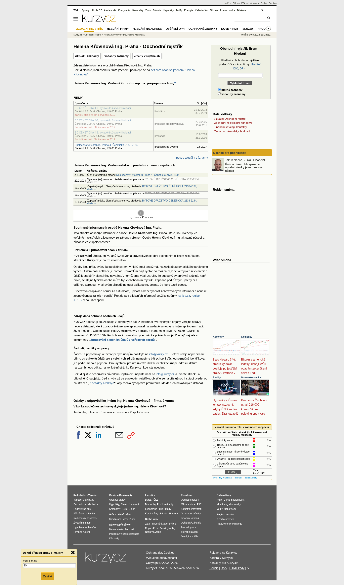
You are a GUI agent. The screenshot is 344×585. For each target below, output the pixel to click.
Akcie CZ (97, 10)
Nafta (171, 528)
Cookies (169, 552)
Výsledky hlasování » (223, 478)
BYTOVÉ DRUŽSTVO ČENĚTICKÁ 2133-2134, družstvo (142, 188)
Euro (125, 509)
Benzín (163, 528)
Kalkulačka (201, 10)
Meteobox (254, 3)
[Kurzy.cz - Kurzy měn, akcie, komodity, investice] (99, 22)
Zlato (148, 10)
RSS (224, 568)
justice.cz (184, 295)
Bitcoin (157, 10)
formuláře (193, 536)
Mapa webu (230, 509)
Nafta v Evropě (153, 532)
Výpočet (93, 495)
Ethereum (174, 513)
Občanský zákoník (191, 522)
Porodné (129, 529)
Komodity (218, 336)
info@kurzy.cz (158, 354)
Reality (217, 377)
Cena (227, 499)
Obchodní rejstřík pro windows (233, 122)
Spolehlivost (237, 499)
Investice (150, 495)
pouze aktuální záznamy (192, 157)
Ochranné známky (203, 28)
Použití (213, 568)
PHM (155, 528)
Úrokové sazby (117, 499)
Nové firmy (229, 28)
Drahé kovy (151, 519)
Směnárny (114, 509)
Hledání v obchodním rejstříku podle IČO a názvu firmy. (240, 64)
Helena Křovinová (112, 35)
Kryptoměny (151, 513)
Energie (188, 10)
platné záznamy (231, 89)
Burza (148, 499)
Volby (220, 509)
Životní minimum (82, 522)
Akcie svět (110, 10)
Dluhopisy (150, 504)
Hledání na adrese (147, 28)
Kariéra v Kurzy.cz (221, 557)
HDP (161, 509)
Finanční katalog (190, 518)
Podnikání (186, 495)
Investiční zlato (160, 523)
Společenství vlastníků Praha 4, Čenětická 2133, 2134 (106, 144)
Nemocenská (116, 529)
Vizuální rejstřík (89, 28)
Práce (223, 10)
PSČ (199, 504)
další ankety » (252, 478)
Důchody (114, 538)
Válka (232, 10)
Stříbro (172, 523)
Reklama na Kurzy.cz (223, 552)
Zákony (214, 10)
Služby (248, 28)
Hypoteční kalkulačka (85, 527)
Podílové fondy (165, 504)
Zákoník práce (188, 527)
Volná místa (124, 514)
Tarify (179, 10)
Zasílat (47, 576)
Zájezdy (236, 3)
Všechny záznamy (116, 55)
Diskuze (241, 10)
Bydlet (264, 3)
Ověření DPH (175, 28)
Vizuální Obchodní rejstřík (230, 118)
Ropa (148, 528)
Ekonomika (151, 509)
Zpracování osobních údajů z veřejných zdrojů (122, 339)
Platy (132, 519)
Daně (184, 536)
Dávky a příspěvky (120, 524)
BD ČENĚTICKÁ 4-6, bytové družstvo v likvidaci (103, 108)
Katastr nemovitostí (191, 509)
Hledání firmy (118, 28)
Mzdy (125, 519)
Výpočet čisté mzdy (83, 499)
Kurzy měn (124, 10)
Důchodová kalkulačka (85, 504)
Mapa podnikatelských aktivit (232, 131)
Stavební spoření (129, 504)
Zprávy (86, 10)
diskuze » (239, 478)
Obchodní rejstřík (92, 35)
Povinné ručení (81, 532)
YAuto (245, 3)
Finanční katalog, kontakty (230, 126)
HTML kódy (236, 568)
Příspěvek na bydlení (84, 513)
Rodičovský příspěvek (85, 518)
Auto (219, 499)
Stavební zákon (189, 532)
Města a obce (188, 504)
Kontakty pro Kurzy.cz (223, 562)
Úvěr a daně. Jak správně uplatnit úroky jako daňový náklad (243, 167)
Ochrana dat (154, 552)
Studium (273, 3)
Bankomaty (125, 495)
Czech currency (225, 519)
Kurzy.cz (77, 35)
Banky (113, 495)
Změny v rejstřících (147, 55)
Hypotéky (168, 10)
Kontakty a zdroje (102, 383)
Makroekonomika (251, 377)
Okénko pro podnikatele (229, 152)
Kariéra (227, 3)
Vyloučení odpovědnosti (161, 557)
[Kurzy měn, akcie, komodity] (106, 559)
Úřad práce (115, 519)
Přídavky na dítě (82, 509)
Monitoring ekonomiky (229, 504)
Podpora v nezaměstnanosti (124, 534)
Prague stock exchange (229, 523)
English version (225, 514)
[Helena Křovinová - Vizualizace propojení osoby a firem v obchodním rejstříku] (141, 217)
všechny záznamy (233, 94)
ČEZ (155, 499)
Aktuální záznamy (87, 55)
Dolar (132, 509)
